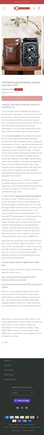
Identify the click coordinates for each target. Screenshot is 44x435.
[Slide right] (26, 78)
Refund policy (14, 427)
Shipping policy (16, 430)
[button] (4, 8)
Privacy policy (24, 427)
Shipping (4, 92)
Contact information (28, 430)
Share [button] (6, 342)
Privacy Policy (9, 370)
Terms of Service (10, 379)
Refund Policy (9, 375)
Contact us (8, 365)
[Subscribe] (31, 393)
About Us (7, 360)
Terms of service (35, 427)
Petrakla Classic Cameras (21, 424)
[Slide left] (17, 78)
